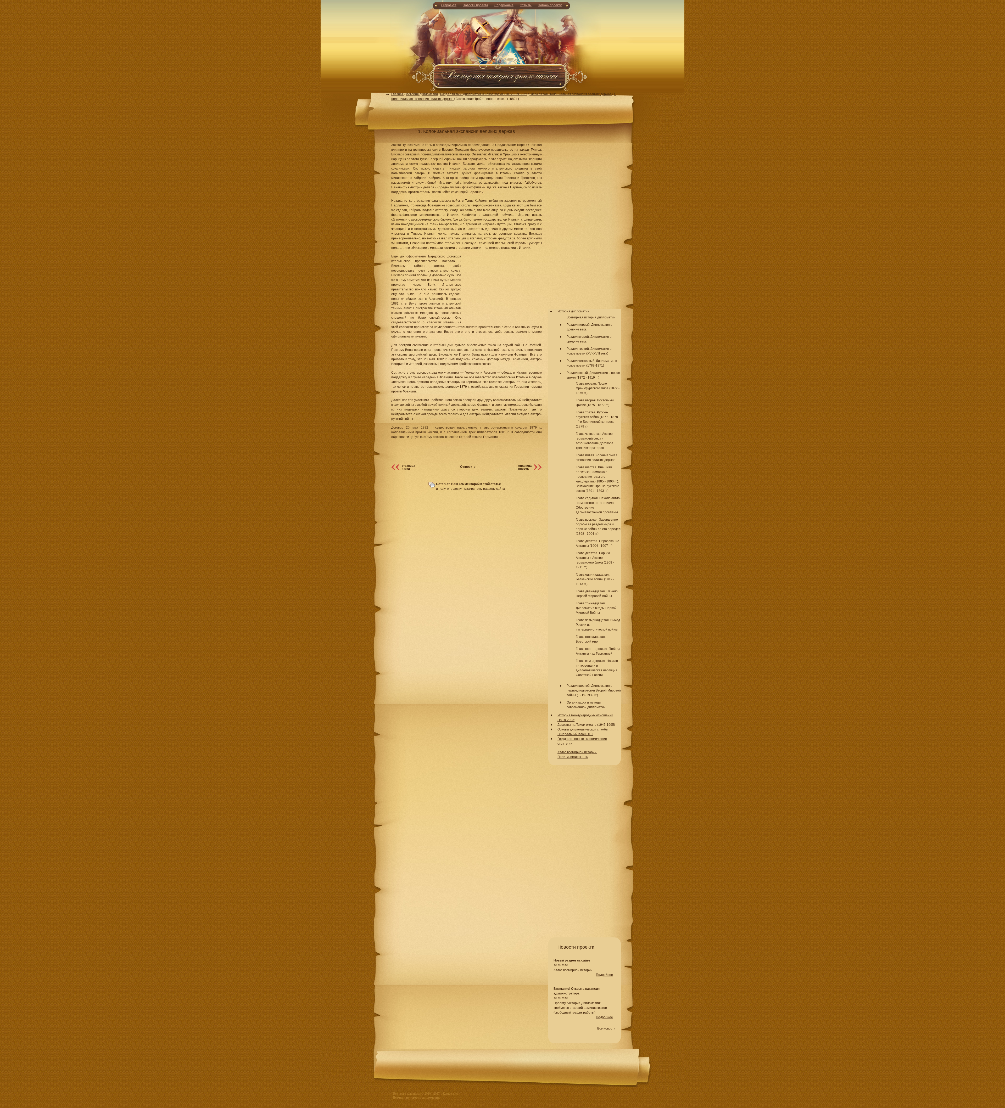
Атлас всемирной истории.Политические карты (577, 754)
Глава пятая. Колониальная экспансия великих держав (570, 94)
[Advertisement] (502, 49)
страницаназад (408, 467)
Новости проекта (475, 5)
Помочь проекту (550, 5)
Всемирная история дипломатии (591, 317)
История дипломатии (422, 94)
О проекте (448, 5)
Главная (397, 94)
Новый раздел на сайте (572, 960)
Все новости (606, 1028)
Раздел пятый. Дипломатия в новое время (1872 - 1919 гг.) (483, 94)
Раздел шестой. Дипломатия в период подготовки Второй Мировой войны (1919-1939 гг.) (594, 690)
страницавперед (525, 467)
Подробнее (604, 975)
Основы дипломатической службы (582, 729)
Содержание (503, 5)
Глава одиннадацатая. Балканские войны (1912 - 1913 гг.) (595, 579)
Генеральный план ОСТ (575, 734)
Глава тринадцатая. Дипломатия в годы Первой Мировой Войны (596, 608)
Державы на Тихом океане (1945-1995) (586, 725)
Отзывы (526, 5)
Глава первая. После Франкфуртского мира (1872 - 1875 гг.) (597, 388)
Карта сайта (450, 1093)
